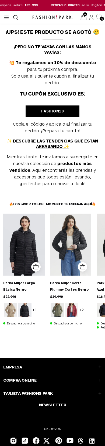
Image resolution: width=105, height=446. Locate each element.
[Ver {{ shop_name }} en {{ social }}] (80, 441)
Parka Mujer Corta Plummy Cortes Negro (69, 286)
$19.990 (56, 296)
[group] (52, 5)
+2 (81, 309)
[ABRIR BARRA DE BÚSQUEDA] (15, 17)
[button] (15, 17)
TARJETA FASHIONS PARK (27, 393)
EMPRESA (12, 366)
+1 (34, 309)
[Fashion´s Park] (52, 17)
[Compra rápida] (36, 267)
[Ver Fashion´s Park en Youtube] (69, 440)
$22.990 (9, 296)
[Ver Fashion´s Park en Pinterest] (58, 440)
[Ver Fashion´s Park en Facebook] (35, 440)
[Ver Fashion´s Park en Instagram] (12, 440)
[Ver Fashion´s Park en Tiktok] (24, 440)
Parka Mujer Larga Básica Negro (19, 286)
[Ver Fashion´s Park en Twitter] (46, 441)
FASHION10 (52, 111)
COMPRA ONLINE (19, 380)
